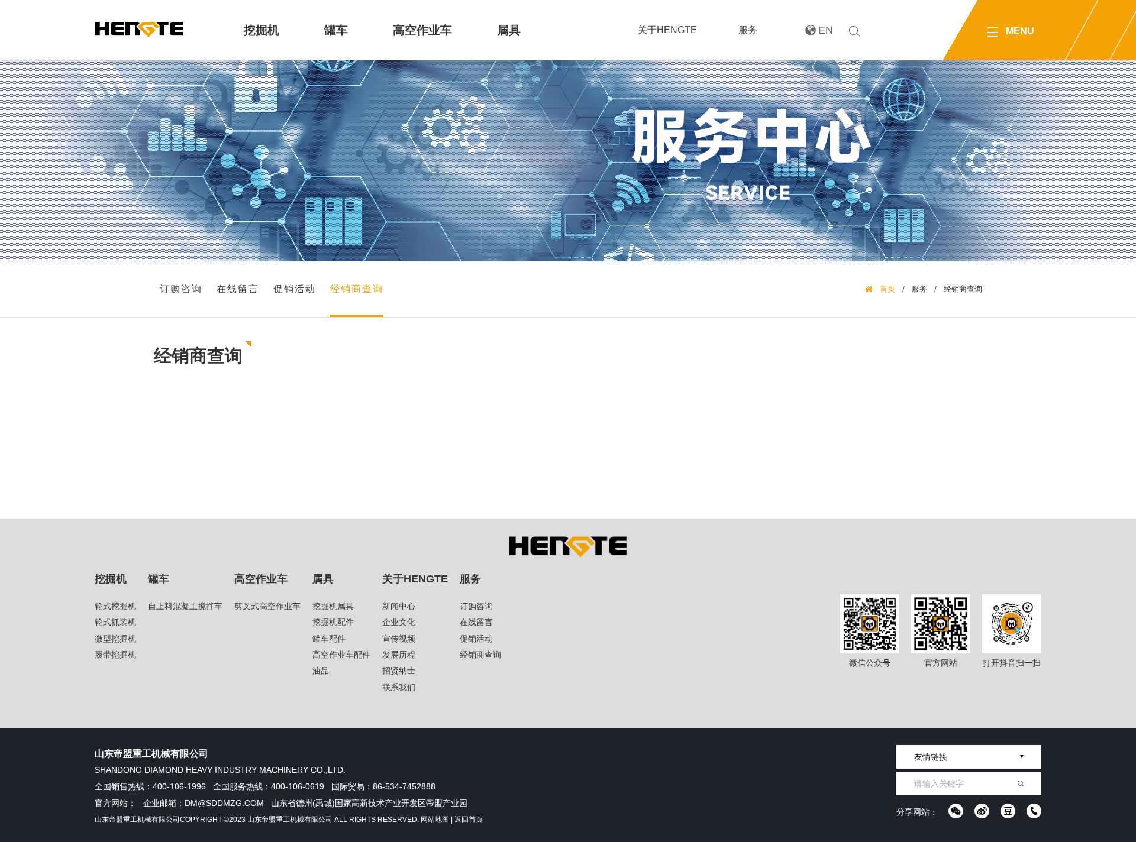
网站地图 (435, 819)
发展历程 (398, 654)
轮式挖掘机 (115, 606)
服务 (747, 30)
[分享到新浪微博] (981, 811)
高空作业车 (422, 30)
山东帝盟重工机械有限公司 (137, 819)
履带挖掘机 (115, 654)
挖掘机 (261, 30)
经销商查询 (356, 289)
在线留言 (238, 289)
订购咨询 (181, 289)
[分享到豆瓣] (1008, 811)
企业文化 (398, 622)
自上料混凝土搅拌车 (185, 606)
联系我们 (398, 687)
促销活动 (294, 289)
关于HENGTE (667, 30)
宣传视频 (398, 638)
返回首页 (468, 819)
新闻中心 (398, 606)
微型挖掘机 (115, 638)
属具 (509, 30)
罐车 (336, 30)
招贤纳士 (398, 670)
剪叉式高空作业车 (267, 606)
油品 (320, 670)
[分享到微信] (955, 811)
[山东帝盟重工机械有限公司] (139, 29)
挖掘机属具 (333, 606)
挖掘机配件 (333, 622)
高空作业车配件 (341, 654)
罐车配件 (329, 638)
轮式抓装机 (115, 622)
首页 (887, 289)
